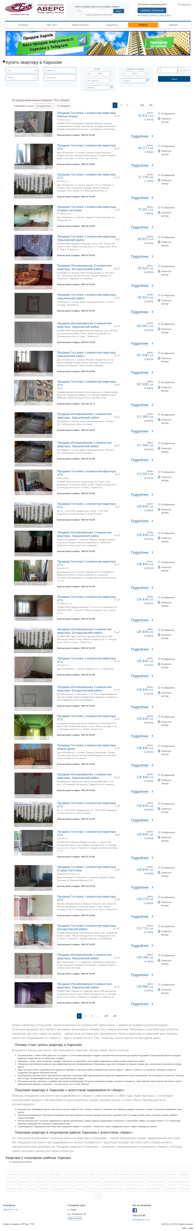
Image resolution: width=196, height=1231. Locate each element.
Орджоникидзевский (122, 1174)
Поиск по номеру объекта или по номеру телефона (97, 7)
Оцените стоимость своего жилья (156, 15)
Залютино (44, 1189)
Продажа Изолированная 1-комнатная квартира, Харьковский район (84, 415)
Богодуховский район (178, 1182)
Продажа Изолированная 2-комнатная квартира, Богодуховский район (84, 631)
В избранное (168, 113)
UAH (187, 70)
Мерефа (184, 1174)
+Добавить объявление (152, 10)
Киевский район (112, 1189)
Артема (11, 1182)
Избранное (186, 4)
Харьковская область (62, 1189)
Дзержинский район (113, 1182)
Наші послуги (80, 24)
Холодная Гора (81, 1182)
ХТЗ (159, 1174)
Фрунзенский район (135, 1182)
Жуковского (24, 1182)
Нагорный (79, 1189)
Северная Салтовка (144, 1174)
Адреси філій (75, 1218)
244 (142, 105)
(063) (10, 1209)
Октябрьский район (132, 1189)
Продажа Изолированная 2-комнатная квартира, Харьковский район (84, 325)
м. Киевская (39, 1174)
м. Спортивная (39, 1182)
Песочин (95, 1182)
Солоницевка (170, 1174)
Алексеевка (13, 1174)
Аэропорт (31, 1189)
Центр (92, 1174)
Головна (23, 24)
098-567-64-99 (88, 135)
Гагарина (26, 1174)
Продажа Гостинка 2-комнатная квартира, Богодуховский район (87, 927)
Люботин (184, 1189)
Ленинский (104, 1174)
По (99, 73)
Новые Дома (54, 1174)
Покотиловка (170, 1189)
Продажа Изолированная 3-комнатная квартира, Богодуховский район (84, 267)
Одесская (54, 1182)
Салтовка (66, 1182)
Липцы (98, 1196)
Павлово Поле (94, 1189)
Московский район (156, 1182)
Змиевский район (152, 1189)
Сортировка (80, 1174)
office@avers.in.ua (141, 1219)
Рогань (67, 1174)
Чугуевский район (15, 1189)
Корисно (112, 24)
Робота (143, 24)
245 (151, 105)
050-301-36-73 (88, 404)
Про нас (51, 24)
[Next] (158, 105)
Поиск (118, 11)
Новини (173, 24)
